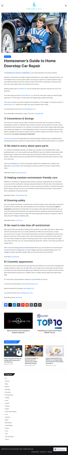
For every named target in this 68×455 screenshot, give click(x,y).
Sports (7, 428)
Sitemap (50, 451)
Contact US (43, 451)
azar (57, 163)
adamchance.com (9, 104)
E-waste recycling (9, 138)
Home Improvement (10, 411)
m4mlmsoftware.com (26, 95)
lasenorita (19, 297)
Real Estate (8, 422)
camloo (6, 252)
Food (6, 400)
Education (8, 392)
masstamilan (15, 257)
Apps (6, 384)
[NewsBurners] (34, 5)
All (5, 378)
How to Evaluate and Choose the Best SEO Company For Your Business (12, 360)
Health (7, 409)
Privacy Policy (35, 451)
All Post (7, 381)
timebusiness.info (21, 195)
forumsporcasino (21, 172)
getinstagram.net (28, 288)
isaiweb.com (23, 88)
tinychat (14, 163)
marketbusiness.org (26, 293)
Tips (6, 433)
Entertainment (9, 395)
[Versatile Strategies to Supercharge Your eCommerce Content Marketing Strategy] (34, 351)
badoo (20, 250)
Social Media (8, 425)
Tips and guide (9, 436)
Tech (6, 431)
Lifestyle (7, 417)
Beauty (7, 386)
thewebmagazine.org (28, 109)
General (7, 406)
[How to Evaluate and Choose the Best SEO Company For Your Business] (13, 351)
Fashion (7, 397)
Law (6, 414)
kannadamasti (39, 113)
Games (7, 403)
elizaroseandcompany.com (29, 284)
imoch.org (19, 220)
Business (7, 56)
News (6, 420)
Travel (7, 439)
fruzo (17, 166)
